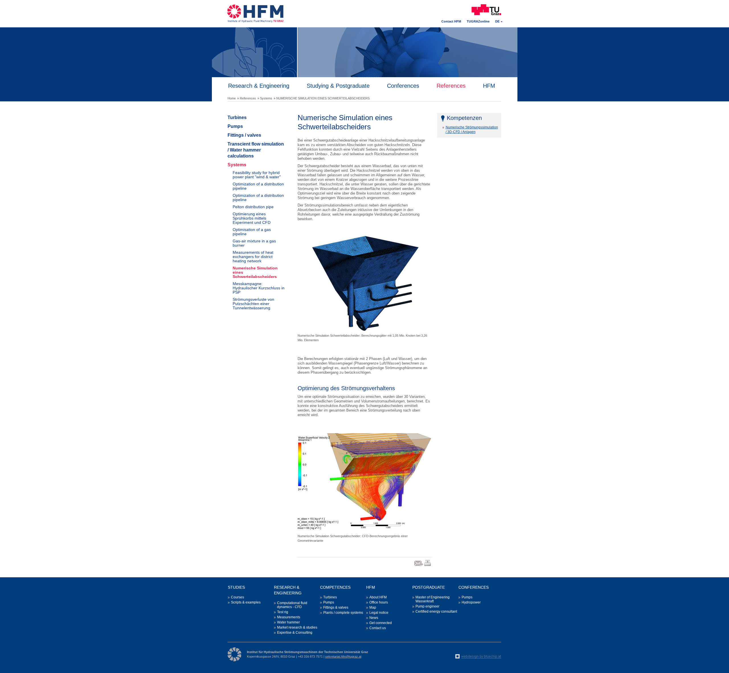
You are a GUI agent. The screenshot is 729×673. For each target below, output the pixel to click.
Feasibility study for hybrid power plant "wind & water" (257, 174)
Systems (237, 164)
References (451, 86)
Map (372, 607)
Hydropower (471, 602)
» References (246, 98)
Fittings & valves (335, 607)
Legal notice (378, 613)
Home (232, 98)
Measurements (288, 617)
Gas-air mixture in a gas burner (254, 243)
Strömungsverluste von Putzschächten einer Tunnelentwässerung (253, 303)
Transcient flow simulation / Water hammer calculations (256, 150)
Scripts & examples (246, 602)
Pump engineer (427, 606)
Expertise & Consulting (294, 633)
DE (497, 21)
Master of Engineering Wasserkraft (432, 599)
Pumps (235, 126)
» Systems (264, 98)
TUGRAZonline (478, 21)
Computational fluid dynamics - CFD (292, 605)
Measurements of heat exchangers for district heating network (253, 256)
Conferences (403, 86)
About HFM (378, 597)
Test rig (282, 612)
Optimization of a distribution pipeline (258, 186)
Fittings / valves (244, 135)
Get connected (380, 623)
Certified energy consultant (436, 611)
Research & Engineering (258, 86)
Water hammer (288, 622)
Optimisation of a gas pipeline (252, 231)
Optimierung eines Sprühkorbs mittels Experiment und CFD (252, 218)
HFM (489, 86)
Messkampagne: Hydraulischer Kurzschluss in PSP (258, 287)
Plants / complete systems (343, 613)
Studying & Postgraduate (338, 86)
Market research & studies (297, 627)
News (373, 618)
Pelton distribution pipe (253, 206)
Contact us (377, 628)
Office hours (378, 602)
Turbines (237, 117)
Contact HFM (451, 21)
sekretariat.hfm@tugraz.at (343, 656)
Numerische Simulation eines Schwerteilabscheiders (255, 272)
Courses (237, 597)
